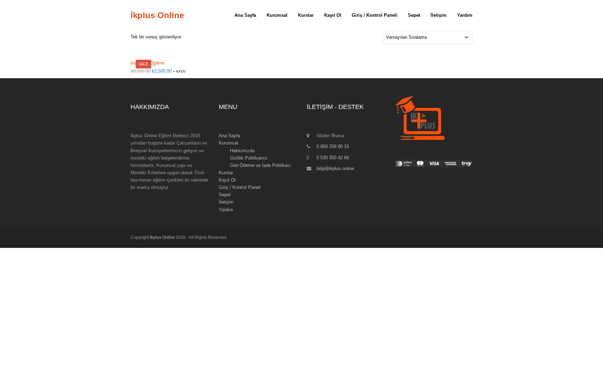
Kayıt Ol (227, 180)
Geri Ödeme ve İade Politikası (260, 165)
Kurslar (226, 172)
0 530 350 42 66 (333, 157)
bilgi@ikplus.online (335, 168)
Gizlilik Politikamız (249, 158)
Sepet (225, 194)
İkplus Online (157, 15)
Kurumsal (228, 143)
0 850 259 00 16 (333, 146)
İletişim (226, 202)
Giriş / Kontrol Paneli (240, 187)
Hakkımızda (242, 150)
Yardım (226, 209)
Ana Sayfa (229, 135)
